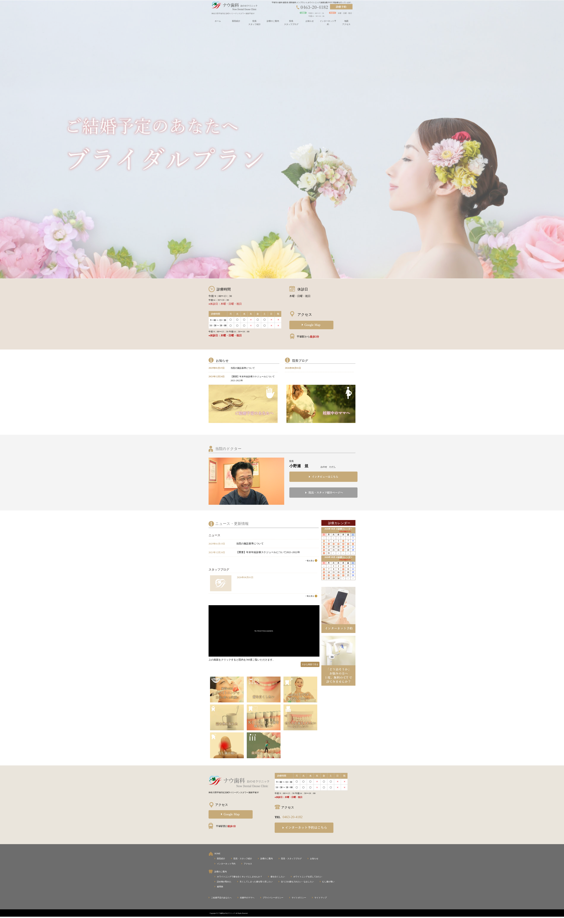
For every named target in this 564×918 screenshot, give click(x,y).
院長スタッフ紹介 (254, 22)
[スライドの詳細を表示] (282, 139)
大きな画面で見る (310, 664)
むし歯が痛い (328, 882)
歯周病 (220, 887)
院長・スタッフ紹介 (243, 858)
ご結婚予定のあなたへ (221, 898)
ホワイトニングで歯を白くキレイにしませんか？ (239, 877)
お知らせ (310, 21)
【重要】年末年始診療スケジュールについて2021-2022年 (268, 552)
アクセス (248, 864)
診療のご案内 (273, 21)
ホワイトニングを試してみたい (307, 877)
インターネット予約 (328, 22)
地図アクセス (346, 22)
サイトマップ (320, 898)
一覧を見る (309, 561)
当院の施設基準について (243, 368)
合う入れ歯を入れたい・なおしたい (297, 882)
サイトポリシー (299, 898)
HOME (217, 854)
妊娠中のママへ (247, 898)
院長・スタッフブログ (291, 858)
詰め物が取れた (224, 882)
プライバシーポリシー (273, 898)
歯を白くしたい (278, 877)
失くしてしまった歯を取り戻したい (256, 882)
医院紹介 (236, 21)
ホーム (218, 21)
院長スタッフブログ (291, 22)
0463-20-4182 (293, 817)
